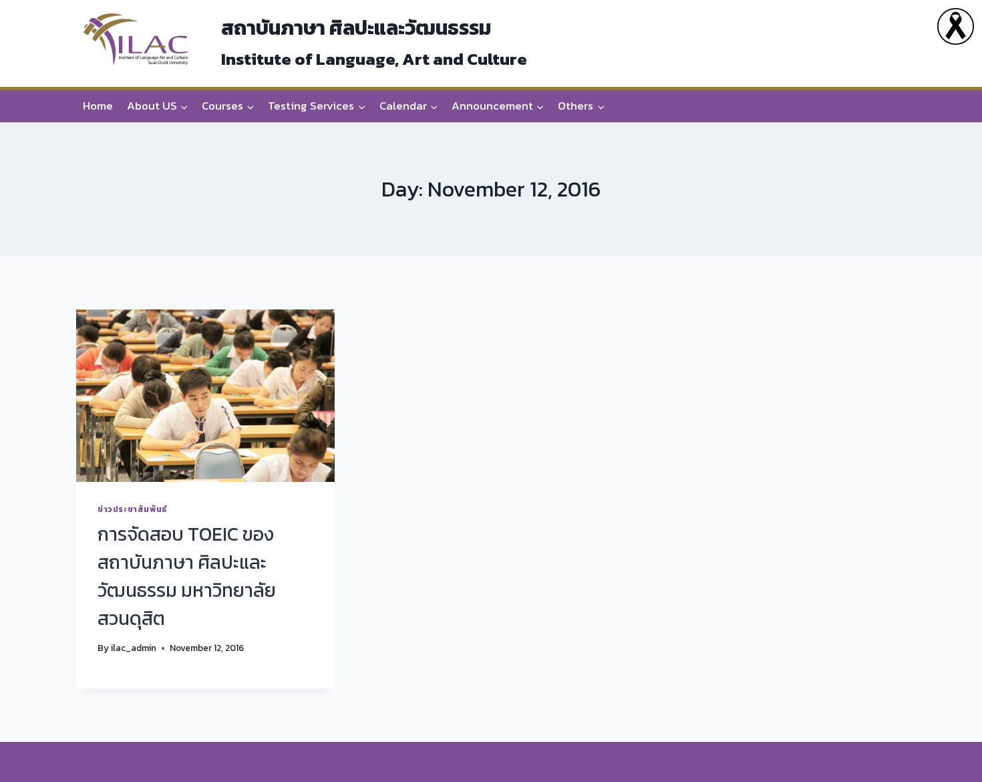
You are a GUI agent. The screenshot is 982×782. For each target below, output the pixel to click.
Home (98, 105)
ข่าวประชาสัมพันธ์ (133, 509)
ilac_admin (133, 647)
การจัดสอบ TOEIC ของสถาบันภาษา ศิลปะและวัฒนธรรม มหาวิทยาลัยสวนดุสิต (187, 576)
